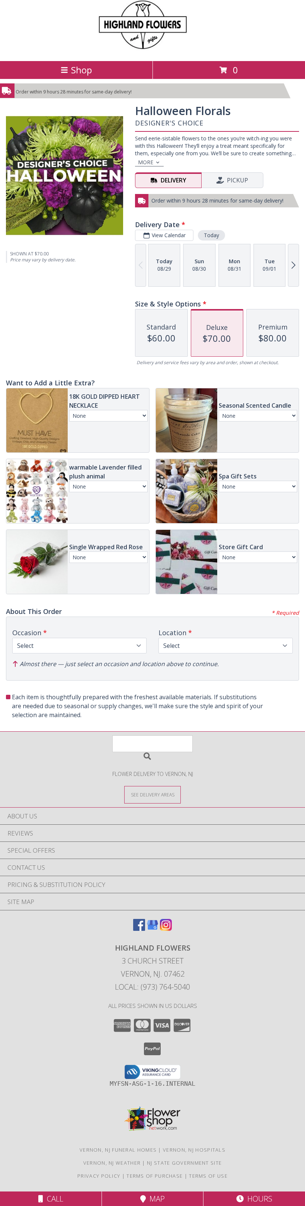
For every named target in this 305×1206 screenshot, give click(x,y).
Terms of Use (208, 1175)
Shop (81, 70)
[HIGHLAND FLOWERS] (152, 50)
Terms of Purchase (154, 1175)
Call (53, 1199)
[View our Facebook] (139, 928)
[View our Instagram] (166, 928)
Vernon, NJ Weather (112, 1162)
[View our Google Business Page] (152, 928)
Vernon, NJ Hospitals (194, 1149)
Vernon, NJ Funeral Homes (118, 1149)
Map (155, 1199)
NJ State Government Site (184, 1162)
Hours (258, 1199)
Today (211, 235)
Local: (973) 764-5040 (152, 987)
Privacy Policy (98, 1175)
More (145, 162)
